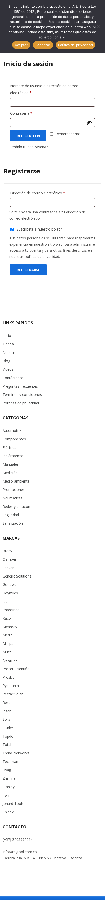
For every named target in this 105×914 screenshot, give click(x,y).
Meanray (10, 626)
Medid (8, 635)
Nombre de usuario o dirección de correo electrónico (44, 89)
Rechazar (42, 45)
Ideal (6, 601)
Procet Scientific (16, 668)
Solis (6, 719)
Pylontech (11, 685)
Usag (7, 769)
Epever (8, 567)
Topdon (9, 736)
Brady (7, 550)
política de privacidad (42, 256)
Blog (6, 360)
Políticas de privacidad (21, 403)
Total (7, 744)
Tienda (8, 344)
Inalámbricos (13, 455)
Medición (10, 472)
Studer (8, 727)
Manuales (11, 464)
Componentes (14, 439)
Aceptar (21, 45)
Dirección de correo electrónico (37, 192)
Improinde (11, 609)
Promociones (14, 489)
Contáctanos (13, 377)
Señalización (13, 523)
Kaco (7, 618)
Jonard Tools (13, 803)
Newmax (10, 660)
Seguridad (11, 514)
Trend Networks (16, 753)
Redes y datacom (17, 506)
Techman (10, 761)
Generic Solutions (17, 576)
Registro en (28, 135)
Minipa (8, 643)
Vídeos (8, 369)
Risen (7, 710)
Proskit (8, 677)
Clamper (9, 559)
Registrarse (28, 269)
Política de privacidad (75, 45)
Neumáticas (12, 498)
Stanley (9, 786)
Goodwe (10, 584)
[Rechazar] (98, 26)
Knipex (8, 812)
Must (7, 652)
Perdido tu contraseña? (28, 146)
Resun (8, 702)
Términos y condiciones (22, 394)
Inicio (7, 335)
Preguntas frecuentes (20, 386)
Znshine (9, 778)
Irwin (6, 795)
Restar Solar (13, 694)
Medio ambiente (16, 481)
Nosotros (10, 352)
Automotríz (12, 430)
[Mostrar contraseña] (89, 122)
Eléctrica (9, 447)
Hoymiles (10, 593)
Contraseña (21, 113)
